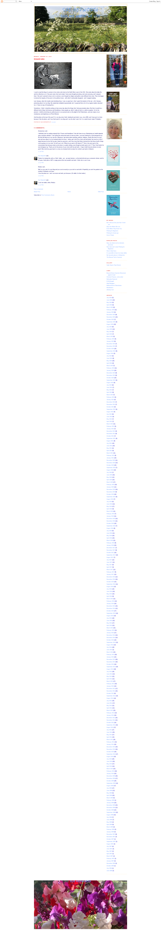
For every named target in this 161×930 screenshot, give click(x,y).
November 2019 (111, 492)
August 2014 (110, 645)
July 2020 (109, 472)
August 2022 (110, 411)
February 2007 (110, 858)
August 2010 (110, 756)
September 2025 (111, 322)
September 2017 (111, 555)
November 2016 (111, 579)
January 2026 (110, 312)
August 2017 (110, 557)
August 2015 (110, 615)
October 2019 (110, 494)
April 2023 (109, 392)
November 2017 (111, 550)
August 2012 (110, 698)
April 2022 (109, 421)
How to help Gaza (111, 251)
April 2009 (109, 795)
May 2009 (109, 793)
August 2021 (110, 441)
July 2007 (109, 846)
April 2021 (109, 450)
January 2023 (110, 399)
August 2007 (110, 844)
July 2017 (109, 560)
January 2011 (110, 744)
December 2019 (111, 489)
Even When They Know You (114, 228)
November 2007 (111, 836)
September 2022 (111, 409)
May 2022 (109, 419)
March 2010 (110, 768)
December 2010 (111, 747)
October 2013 (110, 664)
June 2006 (109, 870)
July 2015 (109, 618)
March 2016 (110, 598)
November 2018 (111, 521)
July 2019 (109, 501)
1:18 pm (41, 151)
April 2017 (109, 567)
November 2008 (111, 807)
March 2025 (110, 336)
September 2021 (111, 438)
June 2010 (109, 761)
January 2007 (110, 861)
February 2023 (110, 397)
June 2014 (109, 649)
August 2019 (110, 499)
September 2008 (111, 812)
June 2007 (109, 848)
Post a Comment (38, 189)
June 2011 (109, 732)
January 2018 (110, 545)
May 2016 (109, 594)
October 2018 (110, 523)
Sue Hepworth (81, 9)
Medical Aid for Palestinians (114, 285)
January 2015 (110, 632)
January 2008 (110, 831)
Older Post (101, 191)
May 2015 (109, 623)
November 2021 (111, 433)
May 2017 (109, 564)
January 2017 (110, 574)
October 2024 (110, 348)
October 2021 (110, 436)
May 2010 (109, 764)
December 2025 (111, 314)
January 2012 (110, 715)
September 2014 (111, 642)
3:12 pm (41, 185)
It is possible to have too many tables (117, 253)
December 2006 (111, 863)
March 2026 (110, 307)
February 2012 (110, 713)
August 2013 (110, 669)
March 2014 (110, 652)
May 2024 (109, 360)
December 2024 (111, 343)
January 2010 (110, 773)
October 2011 (110, 722)
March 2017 (110, 569)
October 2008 (110, 810)
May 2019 (109, 506)
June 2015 (109, 620)
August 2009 (110, 785)
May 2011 (109, 734)
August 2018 (110, 528)
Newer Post (37, 191)
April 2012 (109, 708)
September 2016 (111, 584)
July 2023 (109, 385)
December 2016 (111, 577)
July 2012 (109, 700)
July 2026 (109, 297)
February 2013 (110, 683)
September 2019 (111, 496)
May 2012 (109, 705)
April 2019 (109, 509)
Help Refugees (111, 283)
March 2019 (110, 511)
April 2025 (109, 334)
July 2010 (109, 759)
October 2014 (110, 640)
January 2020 (110, 487)
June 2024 (109, 358)
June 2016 (109, 591)
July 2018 (109, 530)
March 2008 (110, 827)
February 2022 (110, 426)
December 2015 (111, 606)
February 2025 (110, 339)
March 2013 (110, 681)
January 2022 (110, 428)
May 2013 (109, 676)
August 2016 (110, 586)
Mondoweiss (110, 287)
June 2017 (109, 562)
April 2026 (109, 305)
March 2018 (110, 540)
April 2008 (109, 824)
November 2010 (111, 749)
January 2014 (110, 657)
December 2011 (111, 717)
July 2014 (109, 647)
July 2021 (109, 443)
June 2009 (109, 790)
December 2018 (111, 518)
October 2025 (110, 319)
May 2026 (109, 302)
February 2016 (110, 601)
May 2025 (109, 331)
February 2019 (110, 513)
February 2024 (110, 368)
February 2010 (110, 771)
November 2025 (111, 317)
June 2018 (109, 533)
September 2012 (111, 696)
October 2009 (110, 781)
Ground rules (39, 59)
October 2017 (110, 552)
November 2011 (111, 720)
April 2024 (109, 363)
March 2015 (110, 628)
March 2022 (110, 424)
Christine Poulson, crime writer (115, 277)
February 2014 (110, 654)
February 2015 (110, 630)
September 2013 (111, 666)
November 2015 (111, 608)
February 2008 (110, 829)
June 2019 (109, 504)
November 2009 (111, 778)
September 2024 (111, 351)
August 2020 (110, 470)
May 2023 (109, 390)
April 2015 (109, 625)
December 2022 (111, 402)
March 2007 (110, 856)
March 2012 (110, 710)
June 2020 (109, 475)
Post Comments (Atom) (47, 195)
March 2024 (110, 365)
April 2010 (109, 766)
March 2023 (110, 394)
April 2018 (109, 538)
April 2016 (109, 596)
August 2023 (110, 382)
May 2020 (109, 477)
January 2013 (110, 686)
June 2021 (109, 445)
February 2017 (110, 572)
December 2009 (111, 776)
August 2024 (110, 353)
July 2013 (109, 671)
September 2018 (111, 526)
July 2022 (109, 414)
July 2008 (109, 817)
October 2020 (110, 465)
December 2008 (111, 805)
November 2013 (111, 662)
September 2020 (111, 467)
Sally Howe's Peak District (114, 265)
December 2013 (111, 659)
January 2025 (110, 341)
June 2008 (109, 819)
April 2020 (109, 479)
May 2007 (109, 851)
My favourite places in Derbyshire (116, 255)
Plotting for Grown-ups (113, 233)
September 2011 (111, 725)
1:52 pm (41, 176)
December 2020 (111, 460)
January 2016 (110, 603)
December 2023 (111, 373)
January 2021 (110, 458)
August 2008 (110, 815)
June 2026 (109, 300)
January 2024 (110, 370)
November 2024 (111, 346)
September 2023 (111, 380)
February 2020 (110, 484)
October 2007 (110, 839)
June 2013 (109, 674)
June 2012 (109, 703)
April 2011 (109, 737)
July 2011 (109, 730)
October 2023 (110, 377)
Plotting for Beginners (112, 231)
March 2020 (110, 482)
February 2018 (110, 543)
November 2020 (111, 462)
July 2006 (109, 868)
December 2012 (111, 688)
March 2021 (110, 453)
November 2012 (111, 691)
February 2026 (110, 309)
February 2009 (110, 800)
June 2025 (109, 329)
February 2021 (110, 455)
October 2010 (110, 751)
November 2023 (111, 375)
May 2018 (109, 535)
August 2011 (110, 727)
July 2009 (109, 788)
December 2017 (111, 547)
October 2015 (110, 611)
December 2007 (111, 834)
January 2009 (110, 802)
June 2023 (109, 387)
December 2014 (111, 635)
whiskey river (110, 289)
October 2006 (110, 865)
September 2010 (111, 754)
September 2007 (111, 841)
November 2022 (111, 404)
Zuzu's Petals (110, 235)
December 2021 (111, 431)
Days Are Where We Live (113, 226)
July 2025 (109, 326)
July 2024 (109, 356)
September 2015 (111, 613)
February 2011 (110, 742)
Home (69, 191)
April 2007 (109, 853)
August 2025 (110, 324)
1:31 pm (41, 162)
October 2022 (110, 407)
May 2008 (109, 822)
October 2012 (110, 693)
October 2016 (110, 581)
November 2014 (111, 637)
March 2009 (110, 798)
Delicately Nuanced (112, 279)
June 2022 (109, 416)
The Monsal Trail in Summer (114, 257)
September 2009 (111, 783)
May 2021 (109, 448)
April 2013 (109, 679)
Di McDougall (110, 281)
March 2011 (110, 739)
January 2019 (110, 516)
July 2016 (109, 589)
